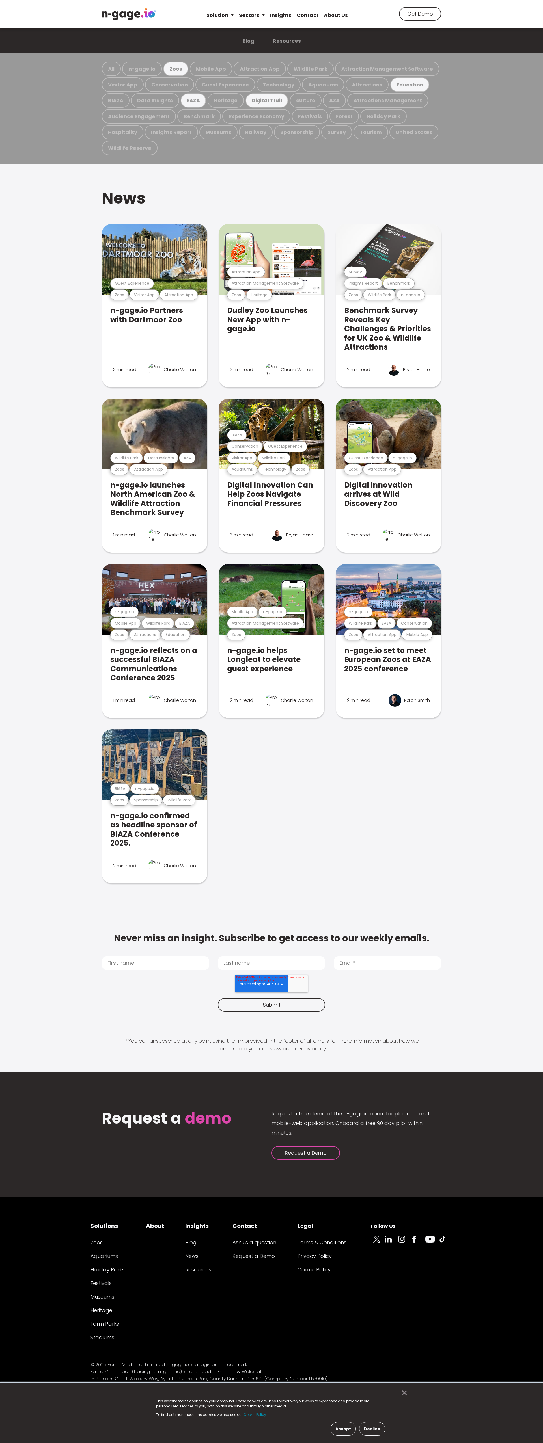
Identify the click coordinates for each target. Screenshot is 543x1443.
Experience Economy (256, 116)
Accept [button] (343, 1429)
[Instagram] (405, 1242)
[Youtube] (432, 1242)
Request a (167, 1119)
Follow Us (383, 1226)
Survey (336, 132)
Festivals (310, 116)
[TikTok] (446, 1242)
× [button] (403, 1393)
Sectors (249, 15)
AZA (334, 100)
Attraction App (260, 68)
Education (410, 84)
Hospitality (122, 132)
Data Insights (155, 100)
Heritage (226, 100)
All (111, 68)
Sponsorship (297, 132)
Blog (248, 40)
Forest (344, 116)
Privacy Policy (315, 1256)
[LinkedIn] (391, 1242)
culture (305, 100)
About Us (336, 15)
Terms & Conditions (322, 1242)
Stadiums (102, 1337)
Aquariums (323, 84)
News (123, 198)
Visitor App (122, 84)
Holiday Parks (107, 1269)
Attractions (367, 84)
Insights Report (171, 132)
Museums (218, 132)
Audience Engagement (139, 116)
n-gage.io (142, 68)
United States (414, 132)
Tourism (371, 132)
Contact (308, 15)
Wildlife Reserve (129, 148)
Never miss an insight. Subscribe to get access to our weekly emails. (271, 938)
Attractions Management (388, 100)
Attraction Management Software (387, 68)
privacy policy (309, 1048)
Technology (278, 84)
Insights (280, 15)
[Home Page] (129, 14)
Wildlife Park (310, 68)
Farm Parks (104, 1323)
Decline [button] (372, 1429)
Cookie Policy (314, 1269)
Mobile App (211, 68)
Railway (255, 132)
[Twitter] (378, 1242)
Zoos (175, 68)
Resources (287, 40)
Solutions (104, 1226)
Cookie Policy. (255, 1414)
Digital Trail (267, 100)
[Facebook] (418, 1242)
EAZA (193, 100)
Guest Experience (225, 84)
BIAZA (115, 100)
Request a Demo (306, 1152)
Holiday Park (383, 116)
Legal (305, 1226)
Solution (217, 15)
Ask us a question (254, 1242)
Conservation (169, 84)
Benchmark (199, 116)
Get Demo (420, 13)
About (155, 1226)
